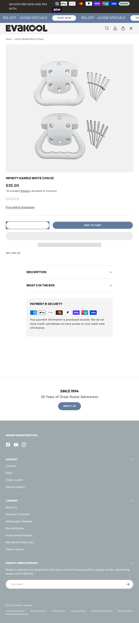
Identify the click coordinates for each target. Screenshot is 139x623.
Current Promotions (15, 611)
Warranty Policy (125, 611)
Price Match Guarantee (20, 207)
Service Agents (18, 62)
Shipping (25, 190)
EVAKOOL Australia (23, 605)
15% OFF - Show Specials (23, 18)
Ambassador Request (19, 521)
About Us (69, 406)
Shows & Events (18, 70)
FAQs (9, 473)
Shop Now (62, 17)
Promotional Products (19, 535)
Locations (15, 55)
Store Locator (14, 480)
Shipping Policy (78, 611)
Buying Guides (15, 528)
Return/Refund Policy (102, 611)
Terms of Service (38, 611)
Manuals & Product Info (20, 542)
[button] (12, 199)
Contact (11, 466)
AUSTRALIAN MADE (21, 37)
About (12, 78)
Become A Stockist (18, 514)
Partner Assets (15, 549)
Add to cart (92, 225)
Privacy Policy (58, 611)
